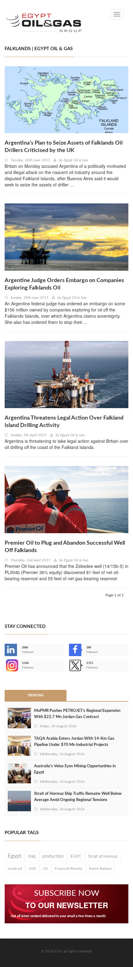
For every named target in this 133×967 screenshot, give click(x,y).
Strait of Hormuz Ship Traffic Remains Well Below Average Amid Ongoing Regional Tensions (78, 797)
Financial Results (68, 868)
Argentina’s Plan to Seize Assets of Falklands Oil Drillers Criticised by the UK (63, 146)
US (45, 868)
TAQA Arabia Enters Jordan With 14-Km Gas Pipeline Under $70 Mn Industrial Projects (74, 742)
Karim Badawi (100, 868)
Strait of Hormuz (103, 856)
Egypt (14, 856)
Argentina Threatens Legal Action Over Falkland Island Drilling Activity (64, 421)
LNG (32, 868)
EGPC (76, 857)
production (53, 856)
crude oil (15, 868)
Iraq (32, 856)
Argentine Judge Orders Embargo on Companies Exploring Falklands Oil (64, 284)
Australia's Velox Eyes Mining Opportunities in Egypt (75, 769)
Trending (36, 695)
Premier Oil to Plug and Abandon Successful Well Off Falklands (65, 546)
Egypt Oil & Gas (76, 160)
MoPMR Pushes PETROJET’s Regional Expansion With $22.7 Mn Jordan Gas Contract (77, 714)
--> (5, 665)
